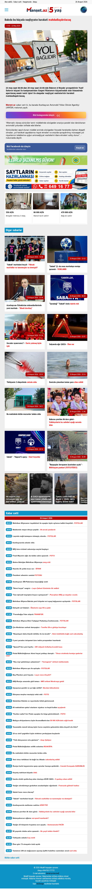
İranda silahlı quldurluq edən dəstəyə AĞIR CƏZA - (39, 779)
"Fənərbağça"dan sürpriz (25, 614)
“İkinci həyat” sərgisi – (33, 588)
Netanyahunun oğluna (28, 818)
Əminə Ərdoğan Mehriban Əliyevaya (29, 562)
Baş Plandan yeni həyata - (29, 675)
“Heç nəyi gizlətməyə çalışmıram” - (38, 662)
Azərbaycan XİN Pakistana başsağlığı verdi (27, 582)
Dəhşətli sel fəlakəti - (29, 608)
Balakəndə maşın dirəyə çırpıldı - (31, 530)
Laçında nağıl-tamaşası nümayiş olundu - (31, 536)
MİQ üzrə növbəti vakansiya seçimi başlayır (28, 549)
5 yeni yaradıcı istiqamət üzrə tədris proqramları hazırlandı (34, 640)
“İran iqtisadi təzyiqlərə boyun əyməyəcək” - (42, 595)
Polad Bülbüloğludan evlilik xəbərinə (29, 746)
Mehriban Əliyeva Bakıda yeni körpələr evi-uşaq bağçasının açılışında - (43, 601)
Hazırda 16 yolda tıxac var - (24, 569)
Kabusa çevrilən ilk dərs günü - (41, 812)
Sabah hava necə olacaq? (20, 792)
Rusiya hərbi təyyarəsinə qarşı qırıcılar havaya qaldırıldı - (46, 766)
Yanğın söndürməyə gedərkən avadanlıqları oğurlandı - (43, 786)
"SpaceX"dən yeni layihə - (34, 647)
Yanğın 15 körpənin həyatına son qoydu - (35, 825)
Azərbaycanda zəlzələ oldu (20, 543)
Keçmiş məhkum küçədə (22, 772)
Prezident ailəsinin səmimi (24, 575)
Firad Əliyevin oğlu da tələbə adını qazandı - (31, 556)
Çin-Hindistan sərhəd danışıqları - (36, 627)
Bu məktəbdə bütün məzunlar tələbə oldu (27, 753)
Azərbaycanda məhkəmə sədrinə (27, 805)
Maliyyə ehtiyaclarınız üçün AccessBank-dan (40, 720)
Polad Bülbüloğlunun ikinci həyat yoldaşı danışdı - (44, 654)
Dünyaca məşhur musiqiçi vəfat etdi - (28, 694)
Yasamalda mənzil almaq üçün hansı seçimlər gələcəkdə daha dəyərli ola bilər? (42, 727)
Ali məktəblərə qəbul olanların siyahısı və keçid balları (36, 707)
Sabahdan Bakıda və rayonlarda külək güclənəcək (30, 701)
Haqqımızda (27, 2)
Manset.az (10, 104)
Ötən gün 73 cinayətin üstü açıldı (23, 844)
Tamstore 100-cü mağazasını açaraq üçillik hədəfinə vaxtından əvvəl (42, 851)
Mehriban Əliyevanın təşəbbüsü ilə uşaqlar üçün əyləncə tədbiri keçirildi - (45, 523)
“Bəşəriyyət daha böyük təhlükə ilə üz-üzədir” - (45, 634)
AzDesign (40, 884)
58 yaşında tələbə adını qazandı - (33, 831)
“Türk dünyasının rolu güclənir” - (29, 740)
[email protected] (52, 873)
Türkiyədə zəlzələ (21, 838)
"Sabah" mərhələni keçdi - (39, 799)
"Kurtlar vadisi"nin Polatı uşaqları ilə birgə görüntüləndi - (36, 714)
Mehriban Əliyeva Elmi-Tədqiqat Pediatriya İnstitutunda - (37, 621)
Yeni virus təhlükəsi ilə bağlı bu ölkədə (33, 759)
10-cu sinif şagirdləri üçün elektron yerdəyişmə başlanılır (33, 733)
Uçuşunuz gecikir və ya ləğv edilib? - (33, 688)
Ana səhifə (8, 2)
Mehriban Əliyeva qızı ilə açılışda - (28, 668)
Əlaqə (35, 2)
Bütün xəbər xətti (12, 857)
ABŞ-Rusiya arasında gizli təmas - (35, 681)
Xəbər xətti (17, 2)
